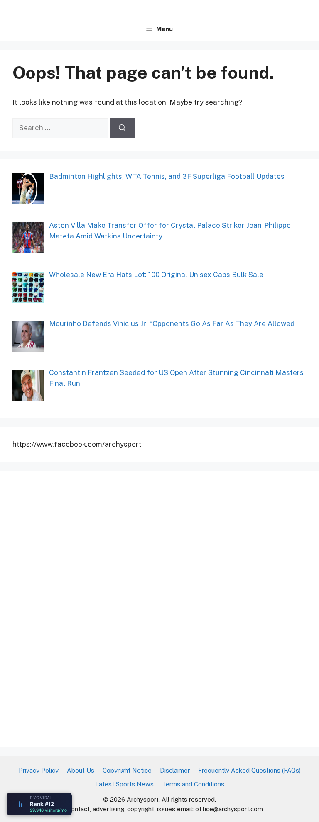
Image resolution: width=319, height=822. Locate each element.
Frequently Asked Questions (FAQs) (249, 770)
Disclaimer (175, 770)
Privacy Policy (39, 770)
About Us (80, 770)
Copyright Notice (127, 770)
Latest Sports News (124, 784)
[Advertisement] (74, 607)
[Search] (122, 128)
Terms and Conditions (193, 784)
